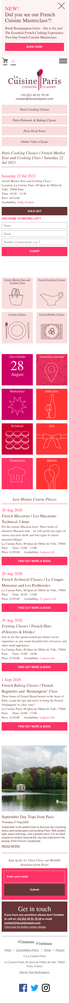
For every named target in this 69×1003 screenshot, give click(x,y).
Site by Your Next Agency (34, 972)
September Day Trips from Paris (28, 816)
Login (13, 65)
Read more (11, 846)
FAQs (8, 950)
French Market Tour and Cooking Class (33, 155)
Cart (5, 65)
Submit (34, 251)
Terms (47, 950)
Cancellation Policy (27, 950)
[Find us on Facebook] (23, 988)
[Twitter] (34, 988)
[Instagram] (46, 988)
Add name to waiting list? (21, 218)
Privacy (60, 950)
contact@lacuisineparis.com (34, 99)
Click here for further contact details (25, 927)
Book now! (34, 46)
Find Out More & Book (34, 561)
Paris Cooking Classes (20, 152)
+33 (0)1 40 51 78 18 (34, 95)
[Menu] (63, 61)
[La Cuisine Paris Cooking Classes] (34, 79)
